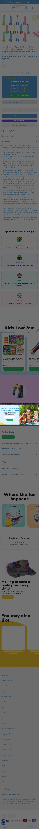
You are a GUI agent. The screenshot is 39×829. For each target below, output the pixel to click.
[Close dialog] (38, 405)
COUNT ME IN (10, 419)
